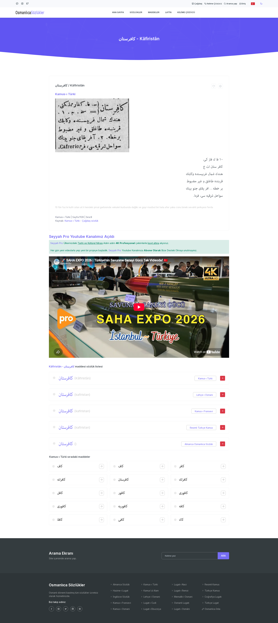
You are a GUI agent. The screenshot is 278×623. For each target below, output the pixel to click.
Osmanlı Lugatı (181, 602)
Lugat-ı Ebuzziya (152, 609)
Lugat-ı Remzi (180, 590)
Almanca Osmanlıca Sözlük (199, 444)
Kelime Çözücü (214, 3)
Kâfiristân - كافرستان (61, 366)
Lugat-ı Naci (180, 584)
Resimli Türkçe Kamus (201, 427)
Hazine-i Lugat (120, 590)
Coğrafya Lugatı (213, 596)
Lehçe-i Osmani (204, 394)
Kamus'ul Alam (151, 590)
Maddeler (153, 12)
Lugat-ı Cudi (149, 602)
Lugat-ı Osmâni (181, 609)
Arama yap (231, 3)
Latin (168, 12)
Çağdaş (198, 3)
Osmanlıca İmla (212, 609)
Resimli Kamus (211, 584)
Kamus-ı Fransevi (204, 411)
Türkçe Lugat (211, 602)
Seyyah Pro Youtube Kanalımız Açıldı (81, 236)
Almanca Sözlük (121, 584)
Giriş (243, 3)
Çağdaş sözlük (90, 220)
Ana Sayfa (118, 12)
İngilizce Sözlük (121, 596)
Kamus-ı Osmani (121, 609)
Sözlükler (136, 12)
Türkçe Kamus (212, 590)
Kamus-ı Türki (65, 94)
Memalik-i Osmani (182, 596)
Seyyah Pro (56, 243)
